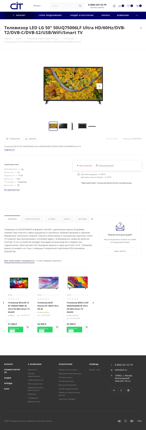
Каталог (8, 364)
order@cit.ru (121, 370)
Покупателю (65, 364)
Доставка (83, 219)
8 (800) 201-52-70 (97, 4)
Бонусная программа (67, 385)
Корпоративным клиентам (70, 373)
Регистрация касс (35, 384)
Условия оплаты (65, 377)
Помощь (94, 364)
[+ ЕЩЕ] (137, 15)
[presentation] (3, 303)
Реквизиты (32, 369)
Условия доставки (66, 381)
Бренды (8, 383)
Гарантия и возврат (67, 399)
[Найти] (80, 6)
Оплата (67, 219)
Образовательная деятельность (35, 389)
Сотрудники (33, 398)
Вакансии (32, 394)
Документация (34, 401)
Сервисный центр (35, 380)
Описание (12, 219)
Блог (7, 389)
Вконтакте (114, 390)
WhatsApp (128, 390)
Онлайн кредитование (34, 374)
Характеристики (32, 219)
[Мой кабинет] (114, 6)
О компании (35, 364)
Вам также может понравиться (19, 260)
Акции (7, 378)
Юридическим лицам (68, 369)
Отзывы (51, 219)
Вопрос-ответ (95, 369)
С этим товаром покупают (48, 260)
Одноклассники (121, 390)
